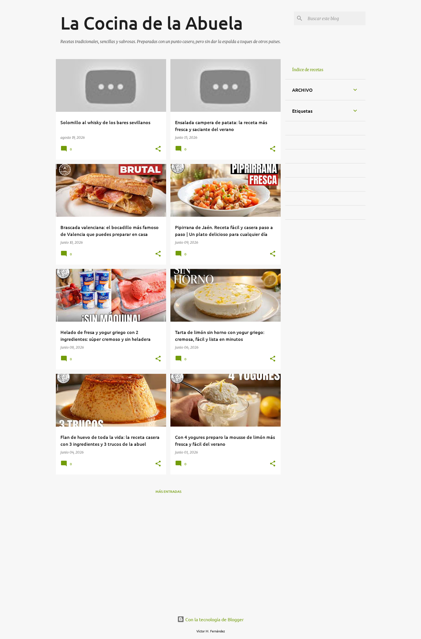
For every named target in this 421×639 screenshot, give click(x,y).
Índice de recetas (307, 69)
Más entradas (168, 491)
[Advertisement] (168, 570)
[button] (158, 149)
